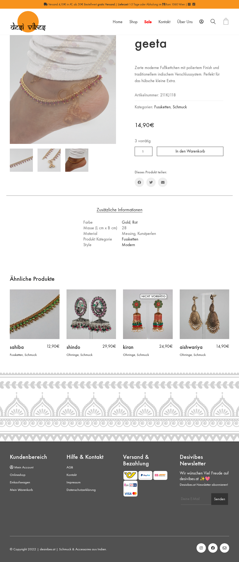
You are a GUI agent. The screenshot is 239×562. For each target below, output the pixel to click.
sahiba (17, 347)
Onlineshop (17, 475)
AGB (70, 467)
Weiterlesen (130, 355)
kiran (128, 347)
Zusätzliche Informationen (119, 210)
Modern (128, 244)
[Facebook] (139, 182)
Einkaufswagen (20, 482)
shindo (73, 347)
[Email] (162, 182)
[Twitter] (151, 182)
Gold (126, 222)
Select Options (20, 355)
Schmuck (180, 107)
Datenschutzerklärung (81, 490)
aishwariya (191, 347)
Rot (134, 222)
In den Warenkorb (190, 151)
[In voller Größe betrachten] (15, 40)
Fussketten (162, 107)
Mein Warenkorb (21, 490)
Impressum (74, 482)
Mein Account (23, 467)
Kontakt (72, 475)
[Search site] (213, 22)
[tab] (119, 210)
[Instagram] (201, 548)
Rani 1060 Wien (175, 4)
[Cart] (226, 22)
